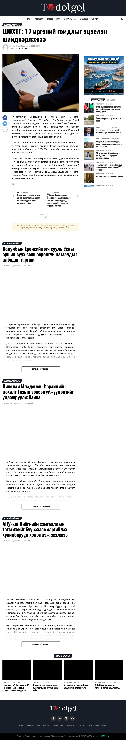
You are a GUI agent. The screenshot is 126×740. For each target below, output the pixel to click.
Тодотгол (22, 48)
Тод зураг (95, 19)
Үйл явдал (39, 19)
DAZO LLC (104, 736)
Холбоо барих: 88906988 (97, 725)
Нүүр (29, 19)
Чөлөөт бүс (83, 19)
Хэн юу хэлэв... (70, 19)
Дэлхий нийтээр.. (53, 19)
